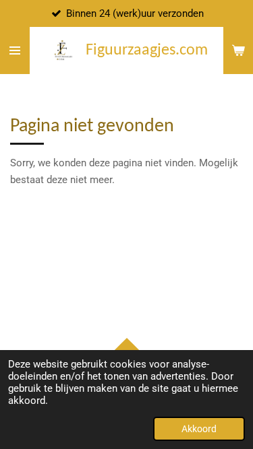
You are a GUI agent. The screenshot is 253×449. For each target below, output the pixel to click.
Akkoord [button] (199, 428)
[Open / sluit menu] (15, 50)
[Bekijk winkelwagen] (238, 50)
